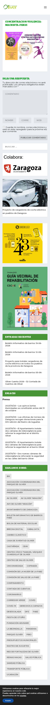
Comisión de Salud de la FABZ (23, 577)
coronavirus (14, 594)
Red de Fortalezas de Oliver (23, 651)
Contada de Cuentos (18, 589)
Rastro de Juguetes (18, 646)
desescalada (14, 611)
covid (32, 600)
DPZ (27, 611)
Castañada (13, 546)
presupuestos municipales (21, 640)
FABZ (35, 611)
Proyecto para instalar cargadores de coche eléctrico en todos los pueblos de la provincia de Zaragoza (23, 363)
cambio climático (16, 535)
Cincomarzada (15, 566)
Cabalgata (33, 529)
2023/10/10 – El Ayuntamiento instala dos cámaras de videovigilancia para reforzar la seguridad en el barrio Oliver (24, 444)
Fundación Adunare (18, 623)
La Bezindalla (14, 629)
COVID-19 (11, 606)
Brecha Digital (15, 529)
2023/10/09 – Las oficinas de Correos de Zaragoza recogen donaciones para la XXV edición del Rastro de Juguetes (25, 419)
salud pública (33, 657)
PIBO (29, 634)
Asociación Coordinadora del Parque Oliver (23, 491)
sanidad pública (16, 663)
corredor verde (16, 600)
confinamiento (15, 583)
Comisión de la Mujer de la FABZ (24, 571)
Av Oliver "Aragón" (31, 498)
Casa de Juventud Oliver (20, 540)
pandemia (31, 629)
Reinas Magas (14, 657)
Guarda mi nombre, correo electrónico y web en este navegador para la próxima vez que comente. (25, 129)
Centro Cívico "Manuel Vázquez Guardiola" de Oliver (24, 553)
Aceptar (8, 701)
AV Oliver (12, 498)
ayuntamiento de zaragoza (22, 509)
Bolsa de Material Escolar (22, 523)
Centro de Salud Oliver (20, 560)
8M (8, 476)
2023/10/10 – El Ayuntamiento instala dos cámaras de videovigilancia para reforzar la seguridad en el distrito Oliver (23, 432)
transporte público (18, 669)
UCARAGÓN (12, 674)
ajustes (23, 695)
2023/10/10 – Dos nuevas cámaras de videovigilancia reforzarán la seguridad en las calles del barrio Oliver (24, 456)
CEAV (25, 546)
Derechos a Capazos (31, 606)
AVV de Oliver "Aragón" (19, 504)
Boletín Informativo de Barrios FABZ (24, 516)
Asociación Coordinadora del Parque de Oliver (23, 483)
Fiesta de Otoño (16, 617)
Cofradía (32, 566)
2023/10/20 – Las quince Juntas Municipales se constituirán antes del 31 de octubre (25, 408)
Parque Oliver (15, 634)
